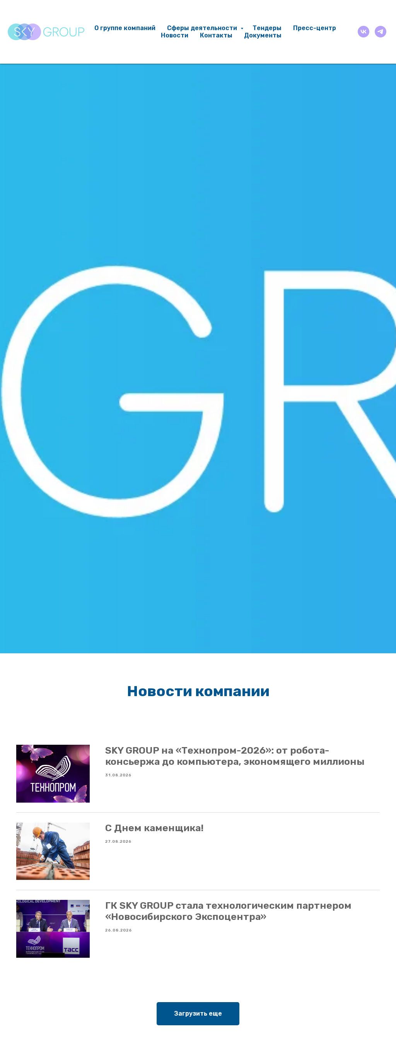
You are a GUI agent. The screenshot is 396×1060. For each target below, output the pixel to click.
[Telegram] (380, 31)
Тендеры (267, 28)
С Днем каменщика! (154, 827)
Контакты (216, 35)
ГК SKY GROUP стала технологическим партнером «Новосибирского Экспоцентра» (228, 911)
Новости (174, 35)
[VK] (363, 31)
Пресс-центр (314, 28)
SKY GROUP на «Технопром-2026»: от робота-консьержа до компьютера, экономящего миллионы (235, 756)
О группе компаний (124, 28)
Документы (263, 35)
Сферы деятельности (203, 28)
